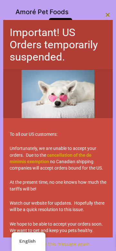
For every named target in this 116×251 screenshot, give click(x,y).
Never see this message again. (58, 244)
